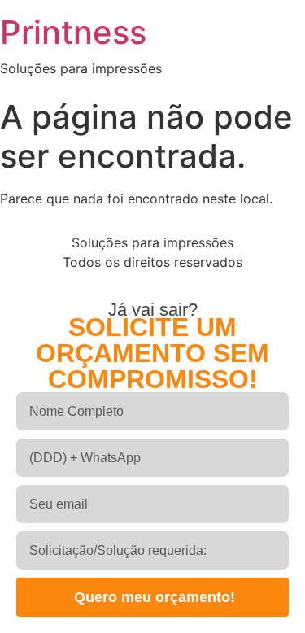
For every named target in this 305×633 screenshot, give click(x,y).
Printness (73, 32)
